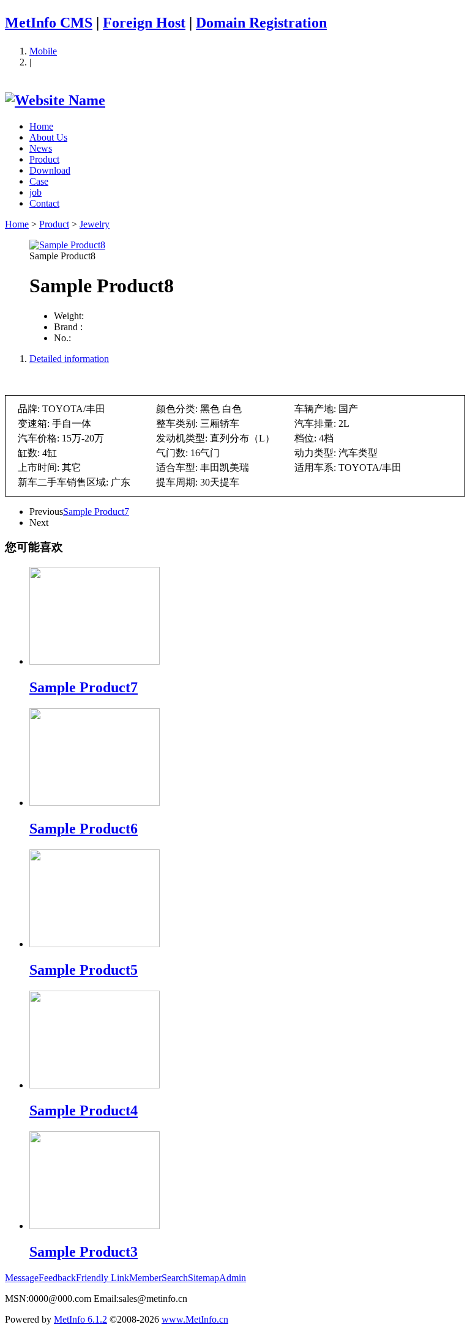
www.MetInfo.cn (195, 1319)
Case (38, 181)
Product (44, 159)
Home (41, 126)
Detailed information (69, 358)
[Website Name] (55, 100)
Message (22, 1278)
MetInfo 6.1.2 (80, 1319)
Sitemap (203, 1278)
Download (49, 170)
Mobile (43, 51)
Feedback (57, 1278)
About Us (48, 137)
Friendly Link (102, 1278)
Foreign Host (144, 23)
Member (145, 1278)
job (35, 192)
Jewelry (95, 224)
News (40, 148)
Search (175, 1278)
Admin (232, 1278)
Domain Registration (261, 23)
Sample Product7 (96, 511)
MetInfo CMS (48, 23)
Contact (44, 203)
